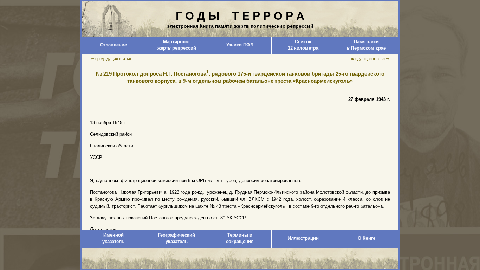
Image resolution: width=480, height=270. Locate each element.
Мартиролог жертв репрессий (176, 45)
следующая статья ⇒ (370, 59)
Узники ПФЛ (239, 44)
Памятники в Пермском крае (366, 45)
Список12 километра (303, 45)
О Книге (366, 238)
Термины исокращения (240, 238)
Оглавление (113, 44)
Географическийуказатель (176, 238)
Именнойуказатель (113, 238)
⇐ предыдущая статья (111, 59)
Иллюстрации (303, 238)
